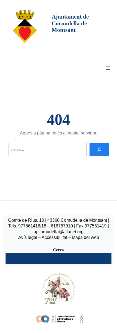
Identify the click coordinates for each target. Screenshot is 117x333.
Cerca (58, 250)
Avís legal (27, 237)
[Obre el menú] (108, 68)
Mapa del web (85, 237)
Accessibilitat (54, 237)
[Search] (99, 149)
